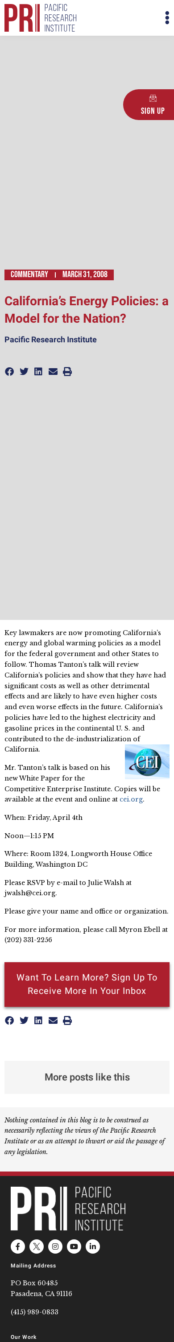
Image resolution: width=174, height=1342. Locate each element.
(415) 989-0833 (34, 1312)
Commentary (29, 274)
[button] (128, 18)
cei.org (131, 799)
